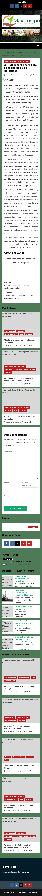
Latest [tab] (7, 570)
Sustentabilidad (19, 581)
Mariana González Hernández (14, 75)
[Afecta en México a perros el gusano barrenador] (21, 324)
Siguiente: (18, 296)
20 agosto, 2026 (27, 771)
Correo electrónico (26, 483)
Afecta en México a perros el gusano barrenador (22, 630)
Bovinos (21, 331)
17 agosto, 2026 (27, 422)
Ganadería (18, 609)
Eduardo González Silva (12, 346)
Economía (8, 410)
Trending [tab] (29, 570)
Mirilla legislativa (23, 61)
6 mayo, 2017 (30, 75)
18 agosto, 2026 (27, 384)
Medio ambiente (20, 579)
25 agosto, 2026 (27, 692)
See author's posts (21, 262)
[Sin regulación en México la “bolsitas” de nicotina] (21, 401)
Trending (29, 334)
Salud (21, 334)
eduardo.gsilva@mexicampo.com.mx (16, 872)
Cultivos (19, 369)
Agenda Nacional (10, 61)
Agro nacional (9, 369)
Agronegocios (19, 590)
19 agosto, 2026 (27, 345)
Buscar (5, 518)
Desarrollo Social (29, 369)
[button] (4, 45)
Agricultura (21, 366)
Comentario (9, 451)
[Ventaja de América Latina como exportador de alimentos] (7, 596)
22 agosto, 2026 (27, 731)
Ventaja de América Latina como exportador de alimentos (25, 600)
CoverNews (21, 892)
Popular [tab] (17, 570)
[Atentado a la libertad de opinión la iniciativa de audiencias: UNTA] (21, 362)
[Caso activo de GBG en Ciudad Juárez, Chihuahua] (7, 615)
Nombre (7, 482)
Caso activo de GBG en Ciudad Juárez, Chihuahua (24, 614)
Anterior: (16, 285)
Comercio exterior (21, 593)
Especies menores (11, 334)
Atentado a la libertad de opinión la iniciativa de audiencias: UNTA (24, 646)
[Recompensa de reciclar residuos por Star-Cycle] (7, 582)
